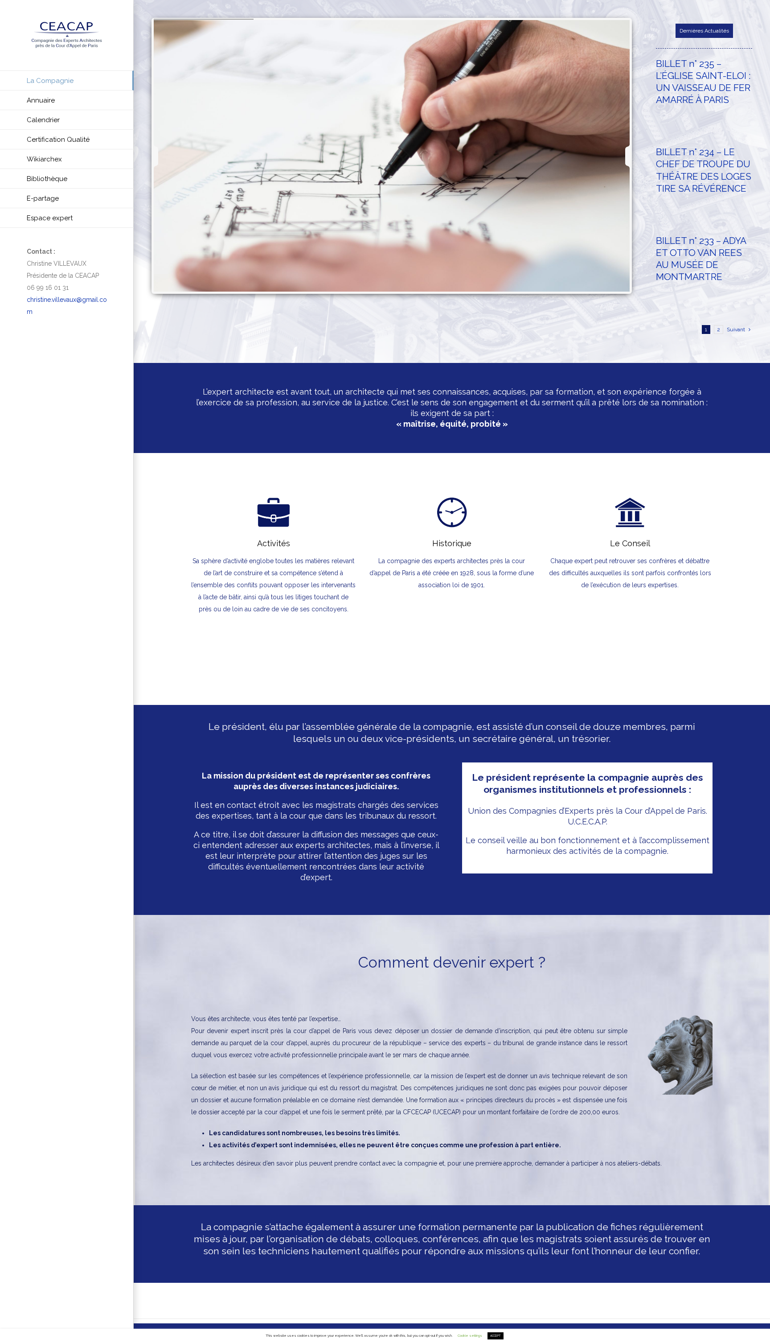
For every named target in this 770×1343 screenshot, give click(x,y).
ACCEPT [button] (495, 1336)
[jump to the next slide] (620, 156)
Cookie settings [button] (470, 1336)
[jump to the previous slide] (164, 156)
